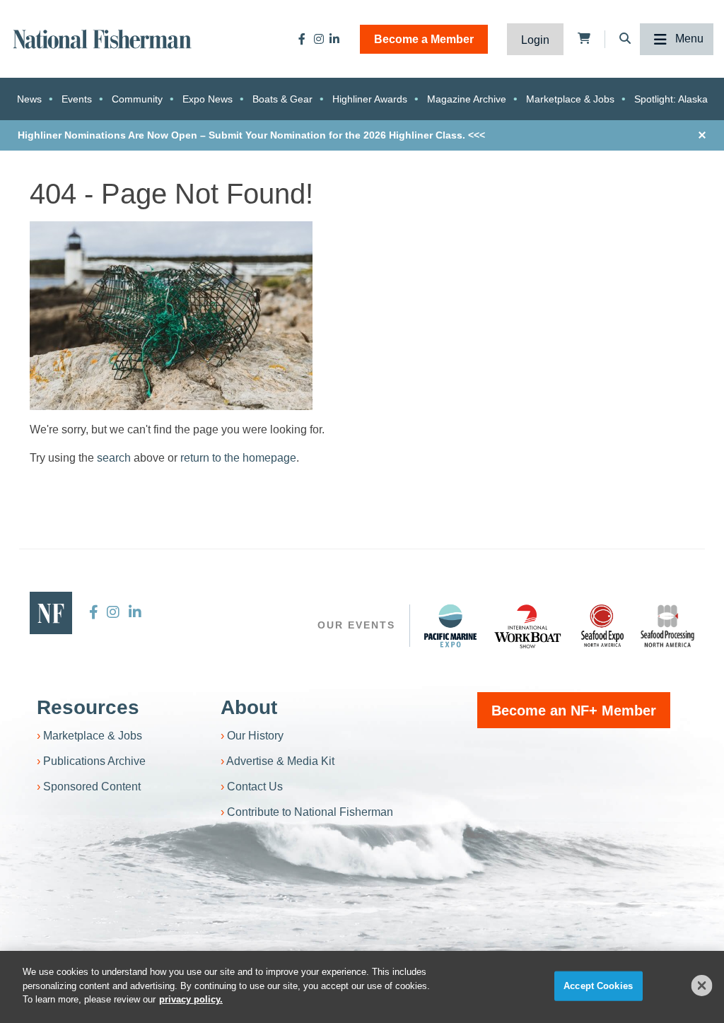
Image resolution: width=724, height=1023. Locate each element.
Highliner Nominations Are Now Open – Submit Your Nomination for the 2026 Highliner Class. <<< (251, 135)
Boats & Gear (282, 99)
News (29, 99)
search (114, 458)
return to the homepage (238, 458)
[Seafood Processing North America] (667, 626)
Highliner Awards (369, 99)
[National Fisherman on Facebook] (301, 39)
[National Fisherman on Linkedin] (334, 39)
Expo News (207, 99)
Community (137, 99)
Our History (255, 736)
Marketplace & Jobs (570, 99)
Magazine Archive (466, 99)
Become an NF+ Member (573, 710)
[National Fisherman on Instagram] (319, 39)
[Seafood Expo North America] (602, 625)
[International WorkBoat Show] (528, 626)
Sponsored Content (92, 787)
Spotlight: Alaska (671, 99)
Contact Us (255, 787)
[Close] (702, 985)
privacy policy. (191, 999)
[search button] (482, 514)
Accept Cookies (598, 986)
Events (77, 99)
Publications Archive (94, 761)
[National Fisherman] (102, 38)
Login (535, 40)
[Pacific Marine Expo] (450, 625)
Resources (88, 707)
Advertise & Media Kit (280, 761)
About (249, 707)
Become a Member (424, 39)
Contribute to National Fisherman (310, 812)
